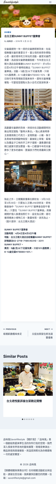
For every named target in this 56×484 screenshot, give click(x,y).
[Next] (48, 389)
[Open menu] (50, 2)
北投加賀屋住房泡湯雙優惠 (42, 333)
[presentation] (28, 379)
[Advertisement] (28, 287)
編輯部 (10, 41)
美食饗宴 (7, 32)
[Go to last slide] (7, 389)
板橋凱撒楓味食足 (12, 331)
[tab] (22, 419)
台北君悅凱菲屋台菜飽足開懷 (24, 401)
